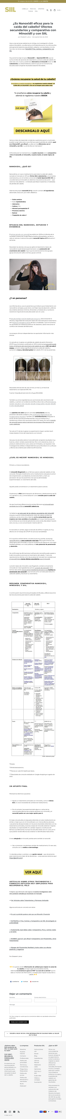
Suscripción (38, 1082)
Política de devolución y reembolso (24, 1079)
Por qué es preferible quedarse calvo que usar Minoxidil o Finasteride (30, 914)
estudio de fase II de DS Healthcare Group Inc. (25, 319)
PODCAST (23, 1086)
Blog (35, 1056)
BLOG (22, 1083)
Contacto (23, 1056)
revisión (11, 404)
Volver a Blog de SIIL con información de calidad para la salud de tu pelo (34, 1034)
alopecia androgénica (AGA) (21, 322)
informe (53, 402)
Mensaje (12, 1004)
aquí (15, 344)
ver (35, 306)
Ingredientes (38, 1058)
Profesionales (24, 1058)
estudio (20, 404)
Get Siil (10, 1115)
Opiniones (37, 1069)
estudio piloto (18, 406)
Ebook (36, 1053)
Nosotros (23, 1049)
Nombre (12, 997)
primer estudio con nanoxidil (20, 234)
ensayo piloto (40, 404)
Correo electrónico (40, 997)
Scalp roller (37, 1075)
